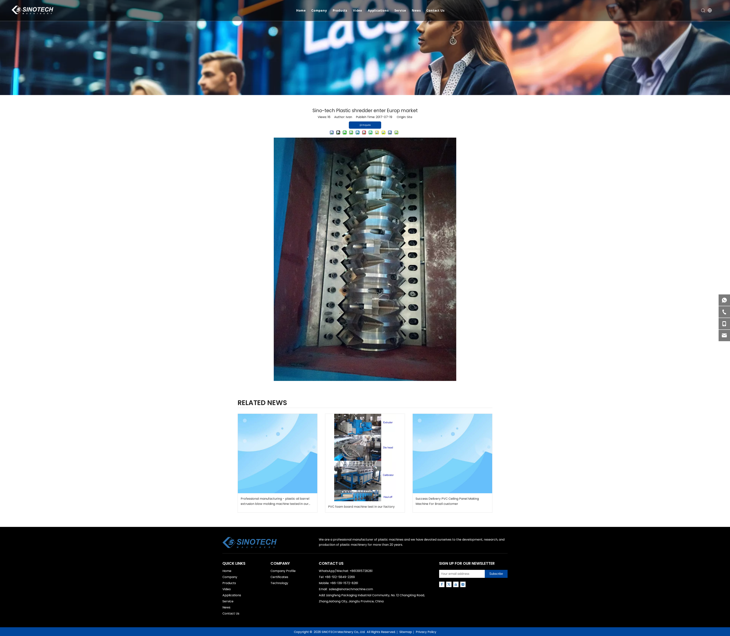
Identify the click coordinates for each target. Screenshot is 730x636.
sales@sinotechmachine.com (351, 589)
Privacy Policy (426, 632)
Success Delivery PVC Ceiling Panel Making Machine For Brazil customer (447, 501)
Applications (378, 10)
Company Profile (283, 571)
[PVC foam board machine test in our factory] (365, 457)
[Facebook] (441, 584)
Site (409, 117)
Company (319, 10)
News (416, 10)
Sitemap (405, 632)
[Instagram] (463, 584)
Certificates (279, 577)
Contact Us (435, 10)
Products (340, 10)
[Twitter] (448, 584)
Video (357, 10)
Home (301, 10)
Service (400, 10)
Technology (279, 583)
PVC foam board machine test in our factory (361, 506)
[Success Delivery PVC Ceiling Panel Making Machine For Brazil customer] (452, 453)
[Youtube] (456, 584)
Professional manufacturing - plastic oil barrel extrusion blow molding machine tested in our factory (275, 501)
